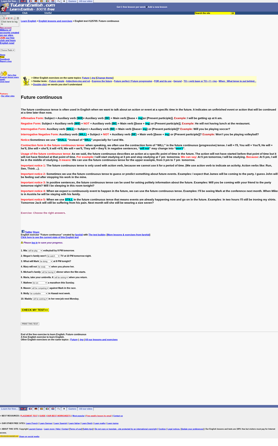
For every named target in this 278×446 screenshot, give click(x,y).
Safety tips (88, 429)
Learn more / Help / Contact (56, 429)
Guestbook (5, 59)
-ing (93, 78)
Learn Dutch (87, 423)
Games (72, 409)
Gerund (177, 81)
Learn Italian (74, 423)
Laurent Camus (35, 429)
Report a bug (6, 61)
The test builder (96, 235)
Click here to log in (9, 22)
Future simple (56, 81)
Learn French (32, 423)
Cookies (162, 429)
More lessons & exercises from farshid (128, 235)
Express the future (102, 81)
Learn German (46, 423)
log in (35, 242)
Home (2, 55)
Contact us (118, 416)
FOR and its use (163, 81)
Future (85, 78)
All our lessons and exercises (101, 339)
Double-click (40, 84)
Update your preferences (192, 429)
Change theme (105, 78)
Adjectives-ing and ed (78, 81)
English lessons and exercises (55, 21)
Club (25, 13)
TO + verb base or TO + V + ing (200, 81)
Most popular (78, 416)
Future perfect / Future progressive (133, 81)
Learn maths (99, 423)
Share (36, 232)
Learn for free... (9, 409)
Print (2, 57)
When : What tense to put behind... (237, 81)
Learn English (28, 21)
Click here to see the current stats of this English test (50, 237)
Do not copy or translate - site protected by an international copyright (126, 429)
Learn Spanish (60, 423)
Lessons (5, 13)
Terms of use (75, 429)
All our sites (85, 409)
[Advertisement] (149, 48)
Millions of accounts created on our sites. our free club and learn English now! (9, 36)
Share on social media (29, 436)
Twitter (28, 232)
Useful (48, 13)
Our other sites (7, 96)
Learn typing (112, 423)
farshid (79, 235)
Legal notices (174, 429)
